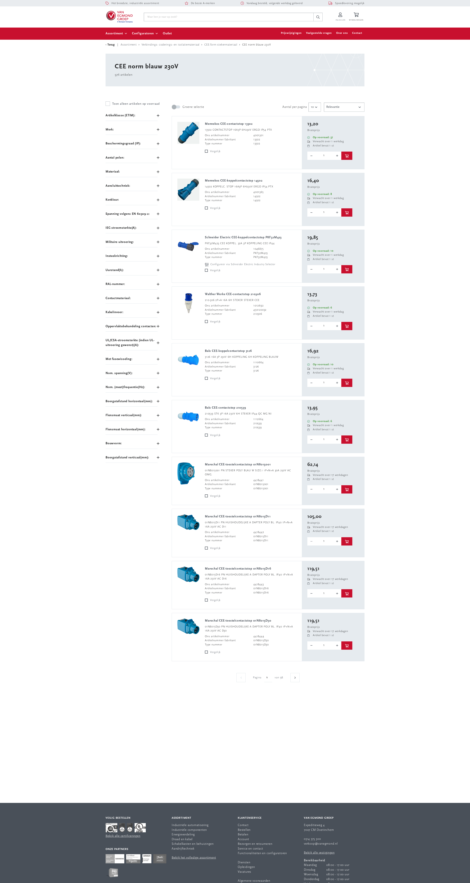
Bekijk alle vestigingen (319, 852)
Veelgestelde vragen (319, 33)
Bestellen (244, 830)
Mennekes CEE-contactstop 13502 (229, 123)
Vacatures (244, 871)
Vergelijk (215, 151)
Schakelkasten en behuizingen (193, 844)
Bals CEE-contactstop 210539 (225, 407)
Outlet (167, 33)
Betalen (243, 834)
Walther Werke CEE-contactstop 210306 (233, 294)
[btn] (346, 156)
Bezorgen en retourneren (255, 844)
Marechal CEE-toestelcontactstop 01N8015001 (238, 464)
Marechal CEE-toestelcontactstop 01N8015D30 (238, 620)
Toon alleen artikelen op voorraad (136, 103)
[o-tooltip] (324, 155)
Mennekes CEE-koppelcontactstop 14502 (234, 180)
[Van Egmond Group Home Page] (119, 16)
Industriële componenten (189, 830)
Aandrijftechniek (183, 848)
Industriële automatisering (190, 825)
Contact (357, 33)
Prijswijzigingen (291, 33)
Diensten (244, 862)
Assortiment (114, 33)
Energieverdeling (183, 834)
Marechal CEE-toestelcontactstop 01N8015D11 (238, 516)
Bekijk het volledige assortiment (194, 857)
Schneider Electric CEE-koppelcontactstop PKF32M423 (243, 237)
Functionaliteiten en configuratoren (262, 853)
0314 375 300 (312, 839)
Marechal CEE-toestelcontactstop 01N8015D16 (238, 568)
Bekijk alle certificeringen (123, 836)
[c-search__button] (318, 17)
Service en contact (250, 848)
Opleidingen (246, 867)
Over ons (342, 33)
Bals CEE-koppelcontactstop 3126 (228, 351)
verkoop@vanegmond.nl (321, 843)
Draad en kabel (182, 839)
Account (243, 839)
